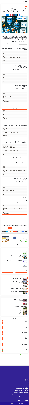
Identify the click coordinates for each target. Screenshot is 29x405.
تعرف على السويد (25, 322)
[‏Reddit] (14, 231)
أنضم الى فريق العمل (8, 403)
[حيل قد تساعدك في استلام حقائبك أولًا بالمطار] (25, 279)
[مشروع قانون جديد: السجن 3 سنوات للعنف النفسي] (25, 289)
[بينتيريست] (12, 15)
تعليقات (5, 296)
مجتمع (26, 337)
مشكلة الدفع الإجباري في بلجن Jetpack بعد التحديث (24, 243)
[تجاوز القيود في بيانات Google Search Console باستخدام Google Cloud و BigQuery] (25, 262)
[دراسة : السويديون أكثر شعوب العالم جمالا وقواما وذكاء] (25, 292)
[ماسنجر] (7, 15)
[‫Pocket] (10, 15)
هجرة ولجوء (25, 334)
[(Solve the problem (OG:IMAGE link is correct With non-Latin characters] (14, 239)
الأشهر (24, 296)
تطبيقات (26, 327)
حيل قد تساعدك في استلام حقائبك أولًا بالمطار (18, 278)
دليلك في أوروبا (25, 343)
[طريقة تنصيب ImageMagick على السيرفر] (5, 239)
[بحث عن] (26, 2)
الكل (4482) (14, 272)
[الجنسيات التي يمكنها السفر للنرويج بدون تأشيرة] (25, 282)
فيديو (26, 349)
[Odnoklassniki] (10, 231)
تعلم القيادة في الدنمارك (24, 344)
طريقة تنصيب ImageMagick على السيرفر (5, 243)
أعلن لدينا (2, 403)
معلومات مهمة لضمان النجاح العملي (23, 345)
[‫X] (17, 15)
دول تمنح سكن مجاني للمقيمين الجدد (19, 306)
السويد (26, 321)
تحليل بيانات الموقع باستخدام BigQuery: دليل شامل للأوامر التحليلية (15, 255)
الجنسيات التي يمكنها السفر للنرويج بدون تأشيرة (17, 281)
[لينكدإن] (16, 15)
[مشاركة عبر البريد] (5, 231)
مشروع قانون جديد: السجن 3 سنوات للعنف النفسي (17, 288)
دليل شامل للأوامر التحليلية (6, 225)
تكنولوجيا (26, 6)
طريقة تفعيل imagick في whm (23, 269)
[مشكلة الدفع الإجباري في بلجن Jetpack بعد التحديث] (23, 239)
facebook (26, 339)
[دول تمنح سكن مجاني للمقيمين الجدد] (25, 286)
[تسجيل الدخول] (25, 2)
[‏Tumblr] (14, 15)
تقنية (26, 350)
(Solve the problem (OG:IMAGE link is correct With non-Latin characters (14, 244)
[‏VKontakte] (12, 231)
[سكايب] (8, 15)
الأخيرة (14, 296)
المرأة (26, 333)
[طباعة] (3, 231)
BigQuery (24, 225)
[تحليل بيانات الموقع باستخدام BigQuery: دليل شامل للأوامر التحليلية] (25, 257)
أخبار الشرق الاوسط (24, 332)
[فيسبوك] (19, 15)
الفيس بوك (25, 328)
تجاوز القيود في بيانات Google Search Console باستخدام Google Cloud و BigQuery (13, 260)
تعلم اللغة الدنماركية (24, 338)
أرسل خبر (4, 403)
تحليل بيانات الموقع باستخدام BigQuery (17, 225)
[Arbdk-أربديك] (20, 1)
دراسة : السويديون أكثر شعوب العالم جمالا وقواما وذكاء (17, 291)
